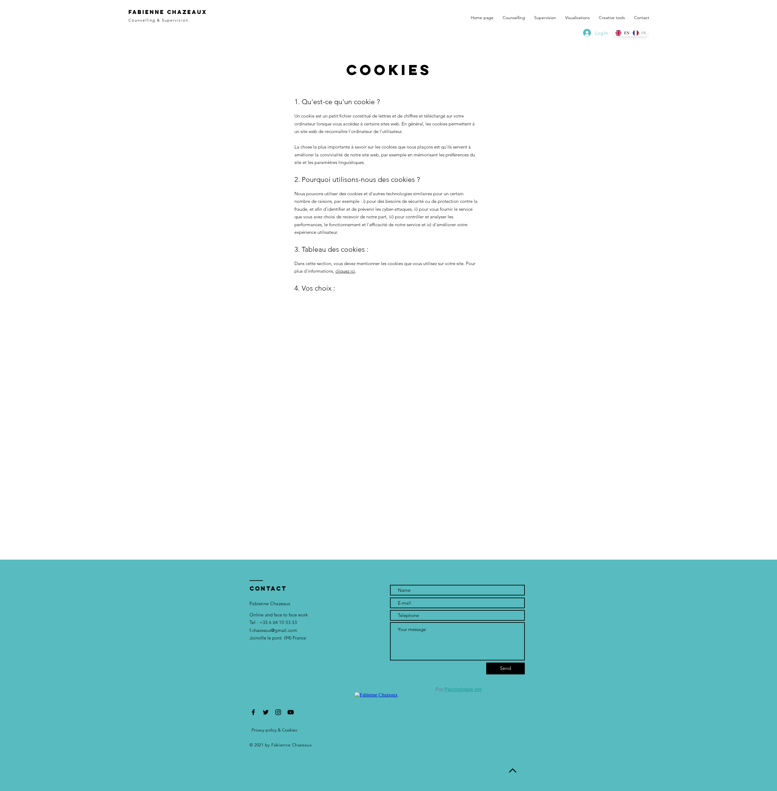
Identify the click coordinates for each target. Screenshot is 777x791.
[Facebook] (253, 712)
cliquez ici (345, 271)
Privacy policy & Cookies (274, 730)
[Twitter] (266, 712)
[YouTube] (290, 712)
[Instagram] (278, 712)
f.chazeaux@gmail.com (273, 630)
